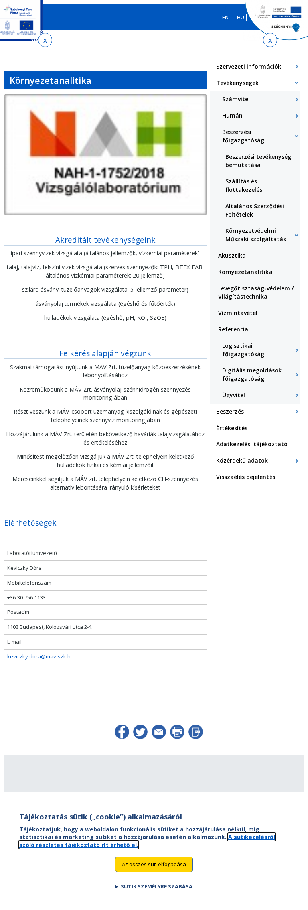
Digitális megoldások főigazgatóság (252, 374)
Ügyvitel (233, 395)
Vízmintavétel (237, 313)
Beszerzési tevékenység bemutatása (258, 161)
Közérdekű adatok (242, 460)
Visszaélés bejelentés (245, 477)
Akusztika (232, 255)
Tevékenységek (237, 83)
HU (240, 17)
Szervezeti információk (248, 66)
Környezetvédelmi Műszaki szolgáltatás (255, 235)
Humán (232, 115)
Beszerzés (230, 411)
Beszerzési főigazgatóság (243, 136)
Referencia (233, 329)
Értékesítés (231, 428)
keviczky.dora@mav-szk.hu (40, 656)
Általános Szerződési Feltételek (254, 210)
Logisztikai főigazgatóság (243, 350)
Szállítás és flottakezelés (243, 185)
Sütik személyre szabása (156, 886)
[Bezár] (45, 40)
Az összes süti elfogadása (154, 864)
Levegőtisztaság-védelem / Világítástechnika (256, 292)
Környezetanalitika (245, 272)
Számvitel (236, 99)
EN (225, 17)
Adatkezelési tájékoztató (252, 444)
